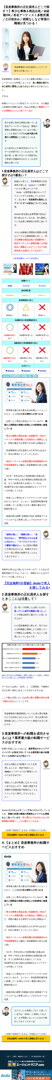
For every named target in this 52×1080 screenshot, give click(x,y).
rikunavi (26, 371)
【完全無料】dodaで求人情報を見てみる (25, 835)
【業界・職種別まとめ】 (20, 1056)
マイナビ (42, 285)
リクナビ (26, 285)
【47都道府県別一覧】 (38, 1056)
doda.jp (10, 371)
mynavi (43, 371)
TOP (8, 1056)
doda (31, 185)
